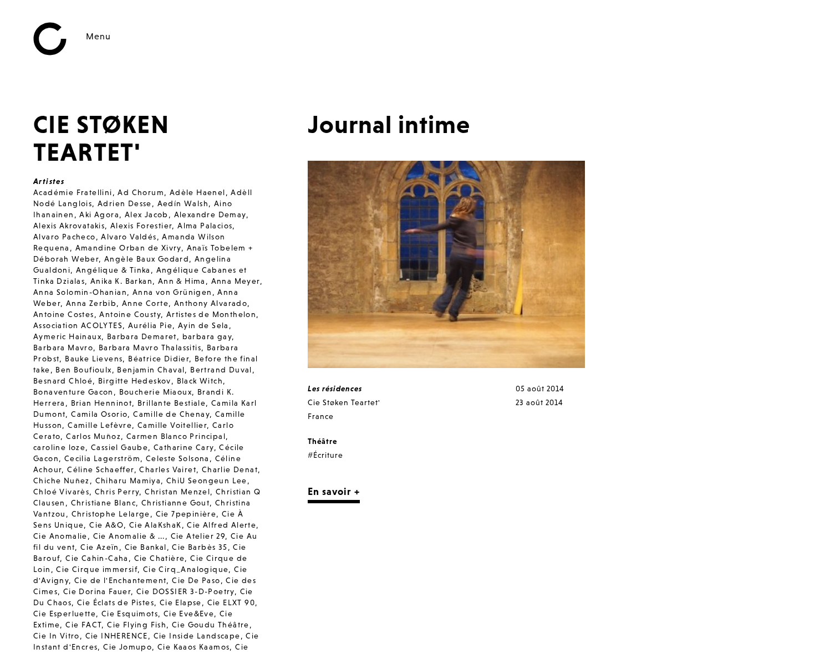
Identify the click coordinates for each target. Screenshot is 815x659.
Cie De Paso (196, 580)
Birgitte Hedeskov (134, 380)
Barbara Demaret (142, 336)
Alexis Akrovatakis (69, 225)
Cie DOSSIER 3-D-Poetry (185, 591)
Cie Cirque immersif (96, 569)
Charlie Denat (230, 469)
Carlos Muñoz (93, 436)
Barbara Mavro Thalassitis (150, 347)
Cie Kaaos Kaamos (193, 646)
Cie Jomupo (127, 646)
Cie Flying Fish (136, 624)
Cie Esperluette (64, 613)
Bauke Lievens (94, 358)
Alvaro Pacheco (64, 236)
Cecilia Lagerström (102, 458)
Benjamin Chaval (151, 369)
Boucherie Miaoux (155, 391)
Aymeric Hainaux (67, 336)
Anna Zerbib (91, 303)
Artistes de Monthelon (211, 314)
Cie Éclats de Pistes (115, 602)
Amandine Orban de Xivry (128, 247)
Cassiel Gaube (119, 447)
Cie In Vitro (56, 635)
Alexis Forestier (141, 225)
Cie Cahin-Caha (97, 558)
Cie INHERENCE (116, 635)
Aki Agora (99, 214)
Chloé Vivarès (61, 491)
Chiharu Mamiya (128, 480)
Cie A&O (106, 524)
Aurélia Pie (150, 325)
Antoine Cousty (130, 314)
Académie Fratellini (73, 192)
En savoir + (334, 491)
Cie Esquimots (129, 613)
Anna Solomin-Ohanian (80, 292)
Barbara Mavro (63, 347)
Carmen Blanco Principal (176, 436)
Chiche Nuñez (61, 480)
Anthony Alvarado (210, 303)
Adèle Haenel (198, 192)
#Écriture (325, 455)
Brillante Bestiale (171, 403)
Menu (98, 36)
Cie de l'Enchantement (120, 580)
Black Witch (200, 380)
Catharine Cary (184, 447)
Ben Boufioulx (83, 369)
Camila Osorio (99, 414)
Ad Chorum (141, 192)
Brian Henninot (102, 403)
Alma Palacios (204, 225)
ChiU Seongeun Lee (206, 480)
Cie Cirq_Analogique (186, 569)
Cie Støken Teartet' (344, 402)
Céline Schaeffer (100, 469)
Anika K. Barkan (121, 281)
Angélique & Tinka (113, 269)
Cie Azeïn (99, 547)
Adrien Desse (125, 203)
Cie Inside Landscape (197, 635)
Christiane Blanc (103, 502)
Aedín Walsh (182, 203)
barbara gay (207, 336)
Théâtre (322, 441)
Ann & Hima (182, 281)
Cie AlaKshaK (155, 524)
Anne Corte (145, 303)
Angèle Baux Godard (146, 258)
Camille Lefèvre (100, 425)
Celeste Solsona (178, 458)
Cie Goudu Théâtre (210, 624)
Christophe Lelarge (111, 513)
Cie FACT (83, 624)
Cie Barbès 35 (199, 547)
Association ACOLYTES (78, 325)
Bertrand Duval (221, 369)
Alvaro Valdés (128, 236)
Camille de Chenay (171, 414)
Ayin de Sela (203, 325)
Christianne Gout (175, 502)
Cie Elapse (181, 602)
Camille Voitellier (172, 425)
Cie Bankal (146, 547)
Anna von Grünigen (172, 292)
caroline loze (59, 447)
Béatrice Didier (158, 358)
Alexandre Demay (210, 214)
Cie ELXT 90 (231, 602)
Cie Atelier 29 (198, 536)
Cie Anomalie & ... (129, 536)
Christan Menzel (177, 491)
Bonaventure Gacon (73, 391)
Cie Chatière (159, 558)
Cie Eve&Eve (189, 613)
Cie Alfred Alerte (221, 524)
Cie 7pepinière (186, 513)
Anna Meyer (235, 281)
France (321, 416)
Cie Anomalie (60, 536)
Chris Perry (117, 491)
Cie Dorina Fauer (97, 591)
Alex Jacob (147, 214)
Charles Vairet (167, 469)
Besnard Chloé (63, 380)
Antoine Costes (63, 314)
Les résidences (335, 388)
